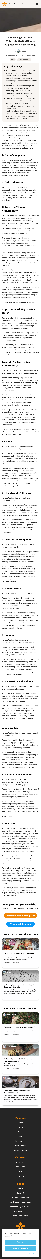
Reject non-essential (20, 1248)
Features (20, 1127)
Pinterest (20, 1176)
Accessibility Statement (20, 1207)
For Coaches (20, 1146)
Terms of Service (20, 1216)
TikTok (20, 1171)
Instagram (20, 1162)
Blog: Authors (20, 1141)
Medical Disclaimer (20, 1198)
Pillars (20, 1132)
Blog (20, 1136)
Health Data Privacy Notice (20, 1202)
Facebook (20, 1167)
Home (20, 1123)
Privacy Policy (20, 1211)
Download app (20, 1150)
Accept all (20, 1242)
